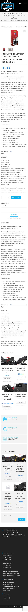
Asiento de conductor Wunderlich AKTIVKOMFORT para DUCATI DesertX (7, 397)
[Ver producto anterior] (2, 27)
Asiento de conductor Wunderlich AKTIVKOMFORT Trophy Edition (8, 497)
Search (22, 519)
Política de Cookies (7, 584)
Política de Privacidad (8, 582)
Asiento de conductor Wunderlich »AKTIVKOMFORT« (20, 496)
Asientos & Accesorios (11, 205)
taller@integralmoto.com (12, 573)
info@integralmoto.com (12, 571)
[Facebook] (5, 598)
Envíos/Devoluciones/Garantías (11, 586)
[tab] (14, 214)
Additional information (14, 218)
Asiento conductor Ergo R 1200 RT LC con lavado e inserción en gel (7, 369)
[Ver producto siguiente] (25, 27)
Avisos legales (6, 590)
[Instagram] (10, 598)
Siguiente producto (20, 26)
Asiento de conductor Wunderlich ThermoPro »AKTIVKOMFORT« (21, 396)
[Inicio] (1, 20)
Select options (20, 377)
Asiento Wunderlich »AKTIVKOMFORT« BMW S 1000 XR (20, 368)
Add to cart (15, 197)
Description (14, 214)
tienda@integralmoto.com (13, 575)
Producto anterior (8, 26)
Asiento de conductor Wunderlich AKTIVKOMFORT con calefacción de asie (20, 468)
